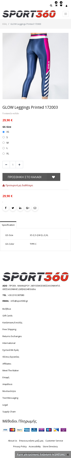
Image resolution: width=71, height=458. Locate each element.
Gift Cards (7, 315)
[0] (56, 5)
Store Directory (50, 446)
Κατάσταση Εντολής (12, 322)
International (8, 343)
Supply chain (9, 411)
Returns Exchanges (12, 336)
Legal (5, 404)
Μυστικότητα (9, 391)
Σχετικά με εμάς (10, 349)
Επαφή (5, 377)
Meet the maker (10, 370)
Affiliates (6, 363)
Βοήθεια (6, 308)
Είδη (4, 23)
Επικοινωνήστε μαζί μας (31, 440)
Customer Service (54, 440)
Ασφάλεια (7, 384)
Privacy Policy (20, 446)
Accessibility (35, 446)
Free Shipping (9, 329)
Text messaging (10, 397)
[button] (53, 177)
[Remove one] (6, 164)
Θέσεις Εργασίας (10, 356)
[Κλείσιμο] (68, 454)
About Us (12, 440)
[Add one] (19, 164)
